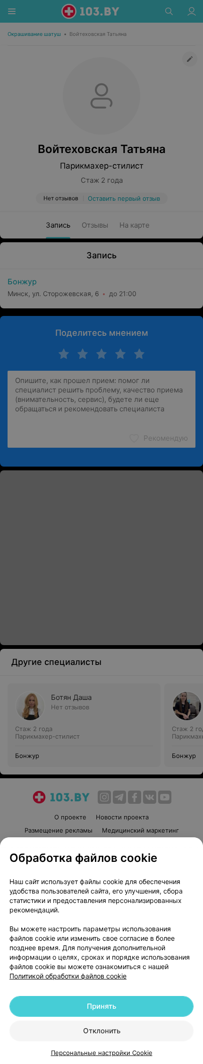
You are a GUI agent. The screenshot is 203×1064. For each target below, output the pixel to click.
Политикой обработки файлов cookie (68, 976)
